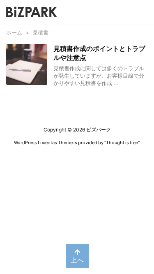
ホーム (14, 32)
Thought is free (122, 142)
